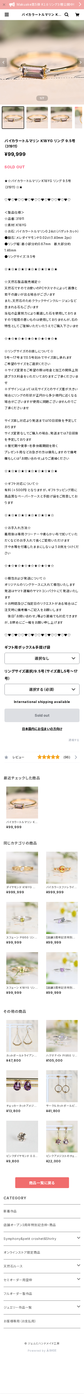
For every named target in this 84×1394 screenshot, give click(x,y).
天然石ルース (13, 1266)
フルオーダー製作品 (18, 1294)
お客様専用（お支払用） (20, 1321)
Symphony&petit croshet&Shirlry (30, 1239)
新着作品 (10, 1211)
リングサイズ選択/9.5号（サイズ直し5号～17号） (41, 675)
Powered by (37, 1350)
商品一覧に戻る (42, 1183)
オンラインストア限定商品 (22, 1252)
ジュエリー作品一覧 (18, 1307)
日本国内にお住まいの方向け (42, 729)
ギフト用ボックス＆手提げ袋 (27, 647)
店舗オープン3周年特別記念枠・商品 (30, 1225)
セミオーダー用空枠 (18, 1280)
